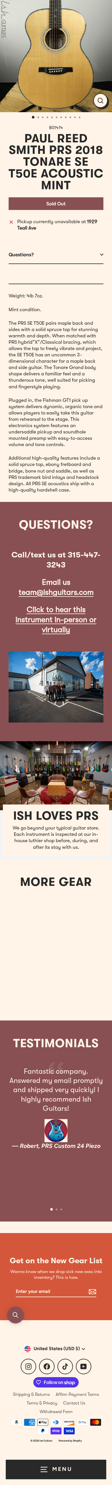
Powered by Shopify (70, 1440)
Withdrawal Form (56, 1411)
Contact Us (74, 1403)
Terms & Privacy (42, 1403)
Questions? (21, 254)
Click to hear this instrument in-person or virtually (56, 619)
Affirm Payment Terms (77, 1394)
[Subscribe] (91, 1291)
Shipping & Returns (31, 1394)
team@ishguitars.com (56, 592)
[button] (15, 1315)
